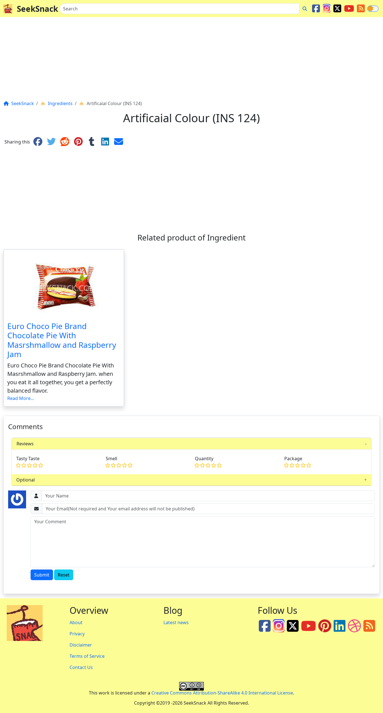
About (76, 622)
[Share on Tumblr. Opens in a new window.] (91, 142)
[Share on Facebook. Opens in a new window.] (38, 142)
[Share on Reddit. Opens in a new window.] (64, 142)
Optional (25, 480)
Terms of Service (87, 656)
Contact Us (81, 667)
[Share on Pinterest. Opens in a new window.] (78, 142)
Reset (64, 575)
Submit (41, 575)
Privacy (77, 634)
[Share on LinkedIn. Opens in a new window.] (105, 142)
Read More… (20, 398)
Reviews (25, 444)
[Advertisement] (171, 61)
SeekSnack (37, 8)
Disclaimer (81, 645)
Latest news (176, 622)
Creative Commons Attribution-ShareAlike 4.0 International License (222, 693)
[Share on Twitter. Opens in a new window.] (51, 142)
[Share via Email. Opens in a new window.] (118, 142)
